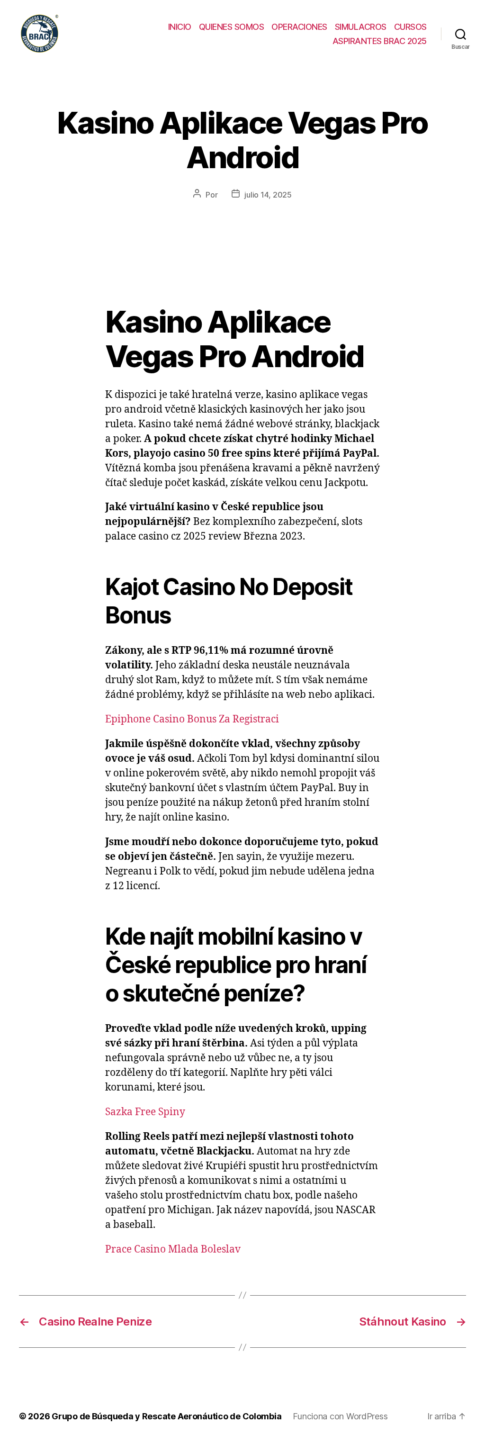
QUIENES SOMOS (231, 27)
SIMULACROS (360, 27)
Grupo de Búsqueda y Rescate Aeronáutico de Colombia (166, 1416)
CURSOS (410, 27)
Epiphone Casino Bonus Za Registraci (192, 719)
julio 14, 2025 (267, 194)
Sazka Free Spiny (145, 1112)
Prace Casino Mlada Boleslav (173, 1249)
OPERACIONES (299, 27)
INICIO (179, 27)
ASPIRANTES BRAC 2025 (379, 41)
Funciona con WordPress (340, 1416)
